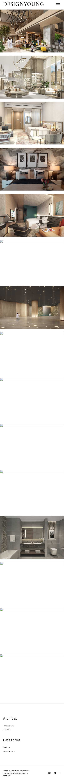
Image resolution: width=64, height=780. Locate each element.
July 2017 (7, 729)
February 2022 (8, 726)
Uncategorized (9, 751)
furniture (6, 747)
